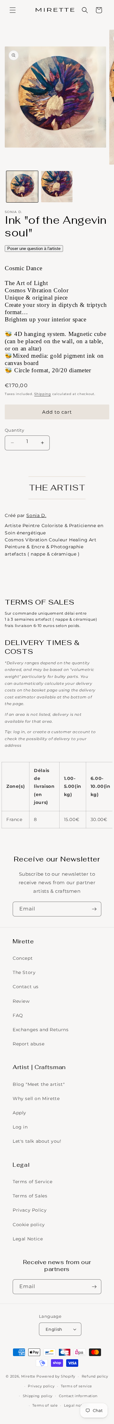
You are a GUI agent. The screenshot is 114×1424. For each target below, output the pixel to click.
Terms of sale (45, 1405)
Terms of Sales (30, 1196)
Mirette (28, 1376)
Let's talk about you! (37, 1141)
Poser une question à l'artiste (33, 248)
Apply (19, 1113)
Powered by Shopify (55, 1376)
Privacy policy (41, 1386)
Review (21, 1001)
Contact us (26, 986)
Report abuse (28, 1044)
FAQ (18, 1015)
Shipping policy (38, 1396)
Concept (23, 958)
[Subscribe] (94, 909)
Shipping (42, 394)
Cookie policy (29, 1224)
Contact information (78, 1396)
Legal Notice (28, 1239)
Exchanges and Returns (41, 1029)
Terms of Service (33, 1181)
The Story (24, 972)
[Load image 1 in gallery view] (22, 187)
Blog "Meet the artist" (39, 1084)
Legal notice (76, 1405)
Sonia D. (36, 515)
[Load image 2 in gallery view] (57, 187)
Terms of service (76, 1386)
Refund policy (95, 1376)
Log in (20, 1127)
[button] (13, 10)
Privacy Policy (30, 1210)
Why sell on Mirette (36, 1098)
